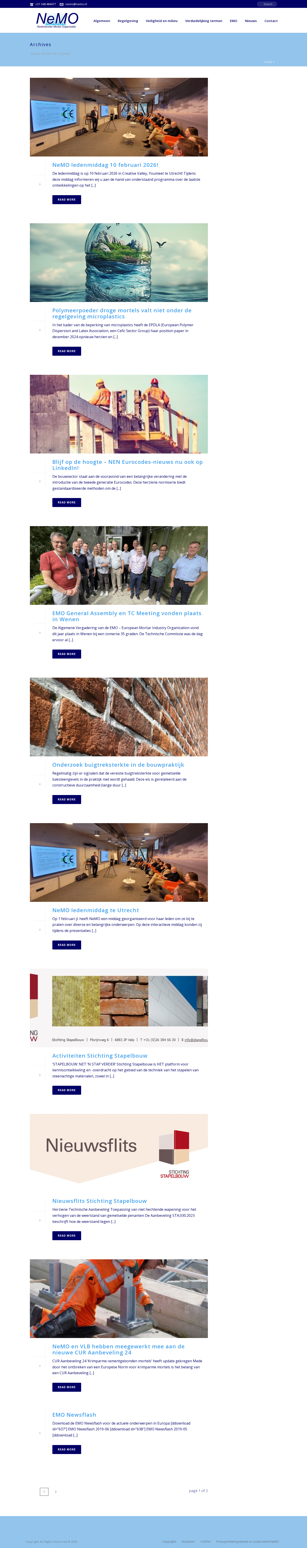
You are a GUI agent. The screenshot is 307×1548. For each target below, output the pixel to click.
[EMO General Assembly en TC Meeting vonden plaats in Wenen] (119, 565)
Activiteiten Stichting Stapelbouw (100, 1055)
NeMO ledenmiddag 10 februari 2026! (105, 164)
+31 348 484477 (46, 4)
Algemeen (101, 20)
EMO (233, 20)
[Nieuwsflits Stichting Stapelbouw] (119, 1153)
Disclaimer (188, 1542)
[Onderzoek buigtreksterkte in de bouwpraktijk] (119, 717)
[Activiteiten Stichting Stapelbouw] (119, 1008)
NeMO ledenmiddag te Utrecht (95, 910)
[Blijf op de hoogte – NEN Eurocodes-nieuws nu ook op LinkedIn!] (119, 414)
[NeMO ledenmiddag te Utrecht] (119, 862)
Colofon (205, 1542)
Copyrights (169, 1542)
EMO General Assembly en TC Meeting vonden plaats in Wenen (127, 616)
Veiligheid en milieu (162, 20)
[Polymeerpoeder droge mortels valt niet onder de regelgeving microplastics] (119, 262)
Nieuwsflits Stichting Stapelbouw (99, 1200)
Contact (271, 20)
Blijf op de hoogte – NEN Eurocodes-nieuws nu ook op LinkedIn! (127, 464)
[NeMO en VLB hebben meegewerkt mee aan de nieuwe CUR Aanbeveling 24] (119, 1298)
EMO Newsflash (74, 1414)
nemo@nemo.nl (76, 4)
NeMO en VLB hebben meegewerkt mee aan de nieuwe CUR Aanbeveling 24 (118, 1349)
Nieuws (251, 20)
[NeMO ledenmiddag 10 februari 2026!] (119, 117)
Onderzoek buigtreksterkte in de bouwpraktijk (118, 764)
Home (268, 62)
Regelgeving (128, 20)
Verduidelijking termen (203, 20)
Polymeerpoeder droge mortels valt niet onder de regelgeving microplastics (122, 313)
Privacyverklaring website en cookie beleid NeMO (247, 1542)
